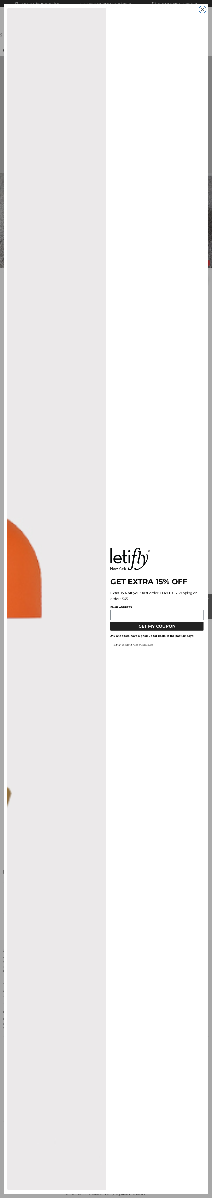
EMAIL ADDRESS (121, 607)
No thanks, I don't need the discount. (132, 644)
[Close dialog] (202, 9)
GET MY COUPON (157, 626)
